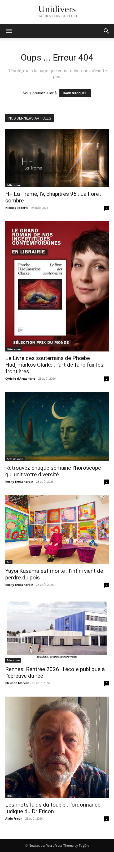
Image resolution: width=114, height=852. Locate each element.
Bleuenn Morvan (17, 683)
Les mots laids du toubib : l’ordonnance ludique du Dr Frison (52, 808)
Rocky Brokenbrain (19, 482)
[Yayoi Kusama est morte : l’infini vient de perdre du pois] (57, 529)
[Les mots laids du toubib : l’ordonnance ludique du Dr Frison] (57, 747)
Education (13, 660)
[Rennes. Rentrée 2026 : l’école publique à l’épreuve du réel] (57, 630)
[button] (106, 31)
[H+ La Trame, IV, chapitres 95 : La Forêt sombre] (57, 158)
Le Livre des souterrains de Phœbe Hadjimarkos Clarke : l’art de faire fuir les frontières (54, 365)
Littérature (14, 185)
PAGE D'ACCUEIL (75, 93)
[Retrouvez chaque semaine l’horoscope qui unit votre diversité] (57, 426)
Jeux (9, 796)
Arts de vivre (15, 459)
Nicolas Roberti (16, 208)
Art (9, 562)
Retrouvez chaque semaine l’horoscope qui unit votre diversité (53, 471)
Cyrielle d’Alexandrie (20, 378)
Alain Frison (13, 818)
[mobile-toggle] (9, 31)
